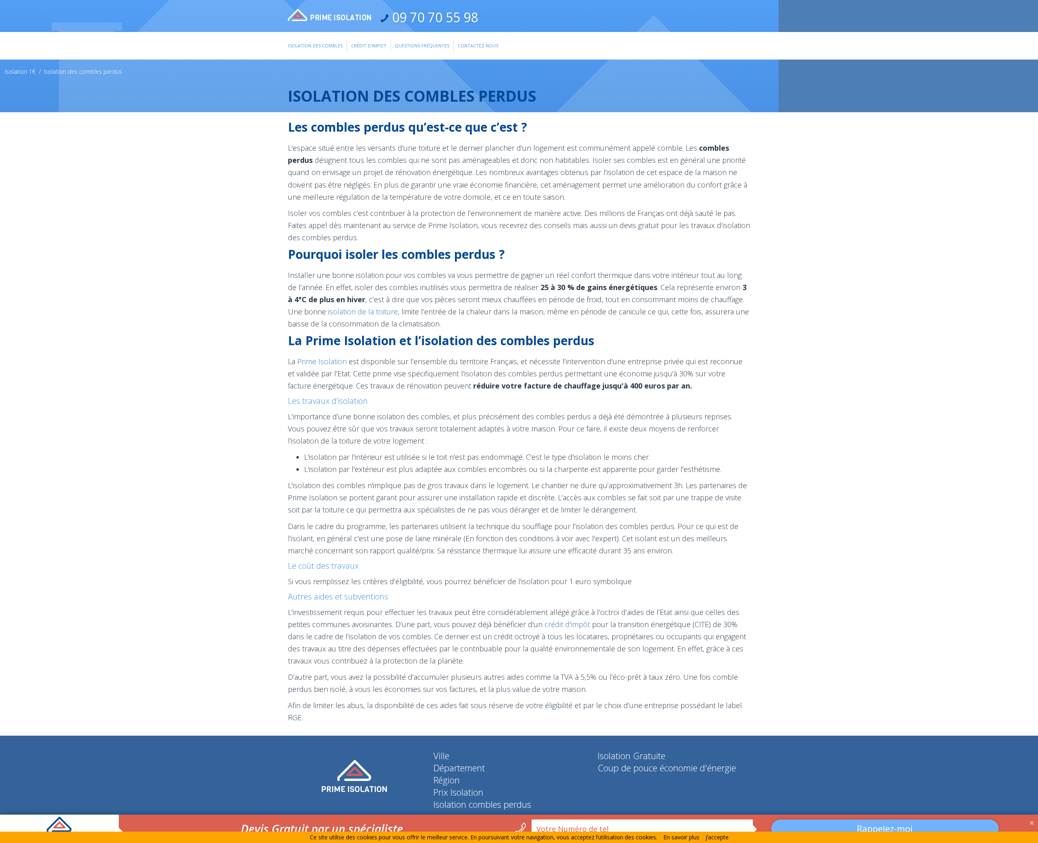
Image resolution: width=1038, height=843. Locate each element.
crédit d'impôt (567, 624)
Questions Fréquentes (422, 46)
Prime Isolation (322, 361)
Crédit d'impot (368, 46)
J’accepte (717, 837)
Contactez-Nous (478, 46)
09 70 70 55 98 (433, 17)
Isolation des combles (315, 46)
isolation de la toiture (363, 311)
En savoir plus (681, 837)
